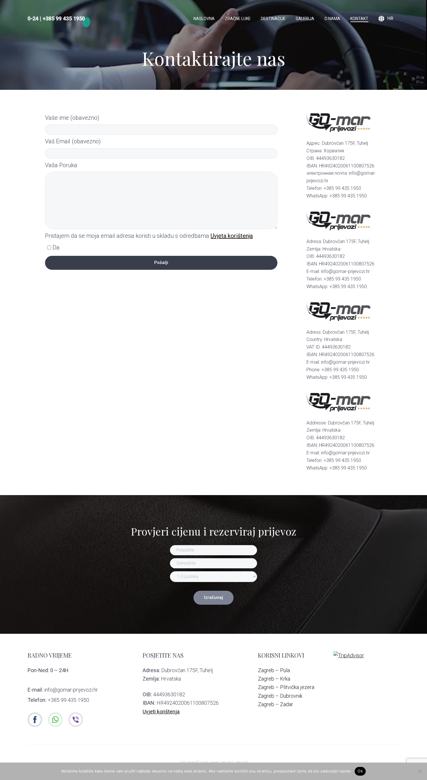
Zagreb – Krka (274, 679)
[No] (420, 771)
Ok (360, 771)
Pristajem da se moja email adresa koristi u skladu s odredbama (149, 235)
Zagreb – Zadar (275, 704)
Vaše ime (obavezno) (72, 117)
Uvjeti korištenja (161, 711)
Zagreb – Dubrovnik (280, 696)
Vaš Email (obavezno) (73, 141)
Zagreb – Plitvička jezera (286, 687)
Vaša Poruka (61, 165)
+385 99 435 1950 (64, 18)
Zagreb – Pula (274, 670)
